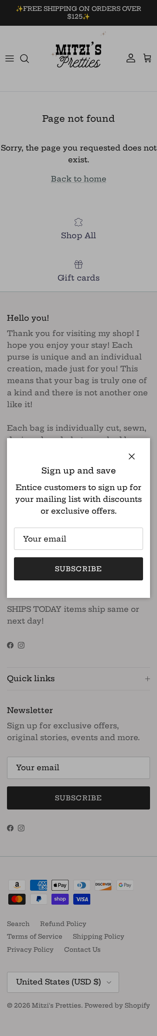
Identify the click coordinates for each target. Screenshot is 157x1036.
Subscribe (78, 569)
